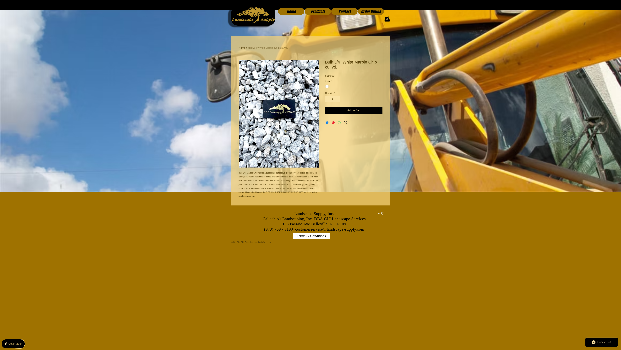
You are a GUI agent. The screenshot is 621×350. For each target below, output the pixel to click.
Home (242, 48)
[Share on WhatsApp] (339, 123)
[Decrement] (328, 99)
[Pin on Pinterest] (333, 123)
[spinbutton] (332, 99)
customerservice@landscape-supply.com (329, 229)
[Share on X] (346, 123)
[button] (387, 18)
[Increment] (337, 99)
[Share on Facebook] (327, 123)
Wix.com (267, 242)
